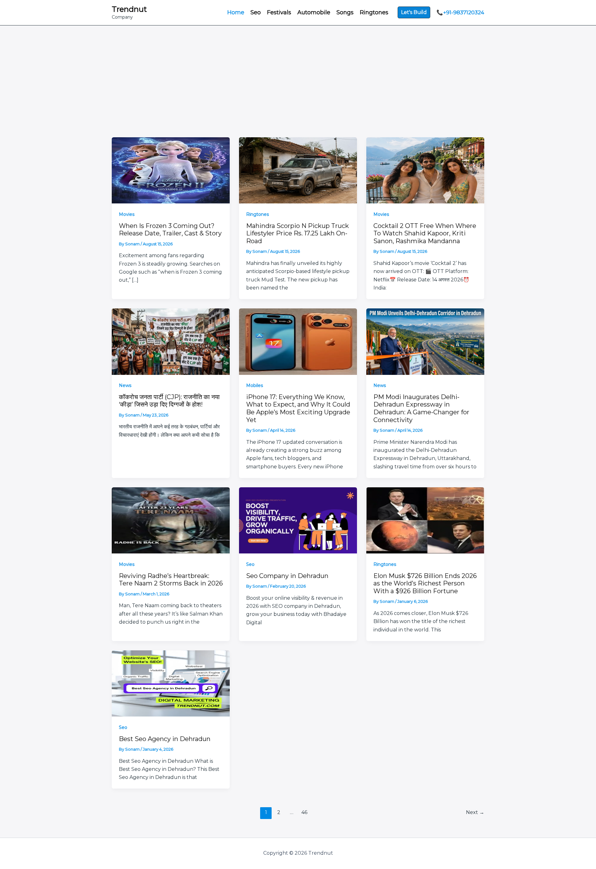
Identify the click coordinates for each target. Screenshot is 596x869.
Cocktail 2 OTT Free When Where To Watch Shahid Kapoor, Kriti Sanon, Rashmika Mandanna (424, 233)
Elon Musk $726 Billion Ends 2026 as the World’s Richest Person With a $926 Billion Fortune (425, 583)
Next (475, 812)
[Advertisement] (298, 90)
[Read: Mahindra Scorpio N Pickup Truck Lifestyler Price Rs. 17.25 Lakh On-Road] (298, 170)
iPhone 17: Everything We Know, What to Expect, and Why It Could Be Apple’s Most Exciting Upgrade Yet (298, 408)
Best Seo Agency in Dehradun (164, 739)
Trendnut (129, 9)
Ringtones (257, 214)
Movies (126, 214)
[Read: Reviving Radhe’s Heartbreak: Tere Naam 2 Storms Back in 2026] (171, 520)
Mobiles (254, 385)
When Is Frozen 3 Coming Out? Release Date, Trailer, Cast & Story (170, 229)
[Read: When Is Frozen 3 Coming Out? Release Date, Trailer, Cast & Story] (171, 170)
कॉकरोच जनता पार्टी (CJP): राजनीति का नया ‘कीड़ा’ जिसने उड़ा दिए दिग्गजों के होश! (169, 400)
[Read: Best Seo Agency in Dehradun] (171, 683)
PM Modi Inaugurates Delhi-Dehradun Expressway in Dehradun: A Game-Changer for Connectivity (421, 408)
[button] (414, 12)
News (125, 385)
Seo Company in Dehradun (287, 576)
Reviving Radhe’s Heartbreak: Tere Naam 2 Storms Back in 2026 (171, 579)
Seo (250, 564)
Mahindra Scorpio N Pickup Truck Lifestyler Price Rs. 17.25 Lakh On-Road (297, 233)
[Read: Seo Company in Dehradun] (298, 520)
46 (304, 812)
